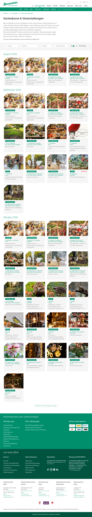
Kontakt (5, 461)
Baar (31, 9)
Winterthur (38, 9)
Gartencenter (40, 6)
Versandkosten (8, 425)
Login (84, 2)
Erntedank (30, 146)
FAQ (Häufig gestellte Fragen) (34, 425)
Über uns (78, 6)
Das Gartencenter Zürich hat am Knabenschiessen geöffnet (78, 148)
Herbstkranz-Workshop (77, 177)
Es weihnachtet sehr (76, 365)
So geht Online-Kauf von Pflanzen (35, 430)
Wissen (62, 6)
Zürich (26, 9)
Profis (55, 6)
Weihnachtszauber (76, 335)
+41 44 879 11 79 (62, 491)
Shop (49, 6)
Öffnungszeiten (7, 495)
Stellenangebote (8, 472)
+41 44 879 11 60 (9, 491)
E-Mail (4, 494)
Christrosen (9, 365)
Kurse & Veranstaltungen (65, 9)
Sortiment (46, 9)
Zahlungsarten (8, 432)
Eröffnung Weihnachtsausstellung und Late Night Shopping (34, 337)
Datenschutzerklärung (10, 443)
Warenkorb (87, 2)
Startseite (32, 5)
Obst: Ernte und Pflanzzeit (13, 304)
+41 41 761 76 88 (45, 491)
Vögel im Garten (53, 177)
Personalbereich (30, 470)
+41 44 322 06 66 (27, 491)
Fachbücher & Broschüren (11, 465)
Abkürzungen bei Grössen (33, 427)
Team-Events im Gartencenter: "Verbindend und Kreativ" (13, 82)
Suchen (81, 2)
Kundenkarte (7, 468)
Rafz (20, 9)
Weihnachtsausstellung (55, 365)
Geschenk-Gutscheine (10, 470)
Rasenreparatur (10, 146)
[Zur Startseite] (10, 4)
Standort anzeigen (7, 497)
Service (70, 6)
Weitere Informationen (79, 495)
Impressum (7, 446)
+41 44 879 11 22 (80, 491)
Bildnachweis (29, 468)
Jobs (86, 6)
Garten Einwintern (32, 177)
